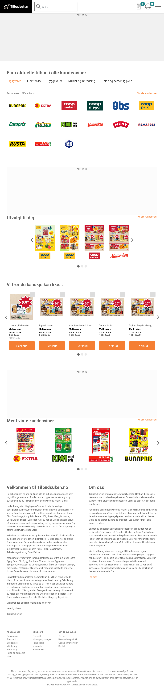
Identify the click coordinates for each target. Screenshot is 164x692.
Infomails (37, 646)
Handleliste (38, 643)
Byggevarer (12, 643)
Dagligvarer (12, 636)
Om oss (62, 636)
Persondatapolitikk (67, 639)
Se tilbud (21, 346)
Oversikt (37, 636)
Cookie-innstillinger (68, 643)
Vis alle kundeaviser (147, 93)
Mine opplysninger (42, 639)
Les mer (93, 577)
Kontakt (62, 646)
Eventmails (38, 649)
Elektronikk (12, 639)
